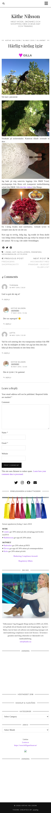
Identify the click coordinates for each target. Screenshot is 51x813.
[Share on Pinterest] (11, 247)
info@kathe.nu (25, 642)
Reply (7, 300)
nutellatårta (23, 252)
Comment (5, 402)
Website (5, 454)
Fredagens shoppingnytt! (13, 261)
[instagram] (22, 483)
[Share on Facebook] (3, 247)
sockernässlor (9, 254)
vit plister (22, 254)
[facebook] (28, 483)
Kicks (6, 551)
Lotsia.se (25, 742)
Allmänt (41, 40)
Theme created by (25, 810)
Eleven (6, 548)
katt (14, 252)
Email (5, 443)
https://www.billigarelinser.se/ (25, 745)
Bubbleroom (8, 538)
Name (5, 433)
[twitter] (16, 483)
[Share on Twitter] (7, 247)
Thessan (13, 285)
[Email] (35, 483)
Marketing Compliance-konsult (25, 556)
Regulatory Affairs (26, 561)
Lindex (6, 532)
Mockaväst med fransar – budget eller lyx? (38, 262)
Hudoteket (8, 545)
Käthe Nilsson (25, 16)
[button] (47, 3)
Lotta (12, 333)
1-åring (8, 252)
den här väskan (26, 187)
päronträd (36, 252)
